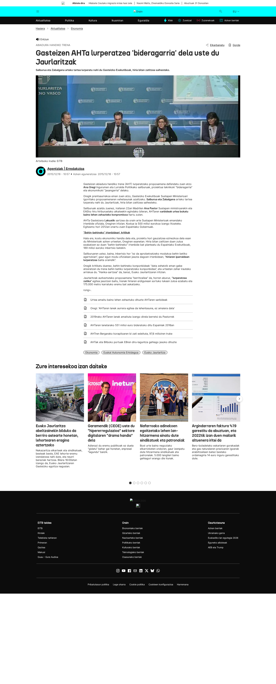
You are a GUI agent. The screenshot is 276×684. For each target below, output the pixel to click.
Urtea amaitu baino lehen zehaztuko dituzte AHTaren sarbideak (128, 299)
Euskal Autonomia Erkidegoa (120, 352)
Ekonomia (91, 352)
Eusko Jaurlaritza (154, 352)
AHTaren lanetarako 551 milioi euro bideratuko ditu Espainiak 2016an (132, 325)
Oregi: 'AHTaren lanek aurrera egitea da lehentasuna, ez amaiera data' (132, 308)
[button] (239, 399)
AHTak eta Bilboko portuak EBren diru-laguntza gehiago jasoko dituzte (133, 342)
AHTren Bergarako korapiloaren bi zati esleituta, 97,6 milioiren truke (131, 333)
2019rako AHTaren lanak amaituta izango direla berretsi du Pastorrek (132, 316)
